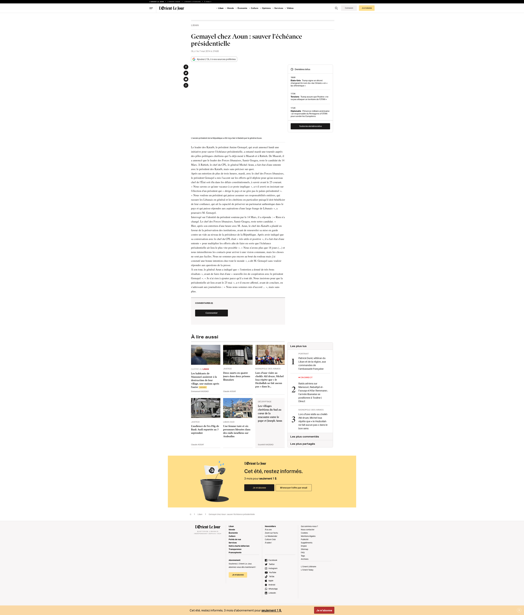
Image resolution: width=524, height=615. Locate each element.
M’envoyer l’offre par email (293, 487)
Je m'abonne (324, 610)
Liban (195, 25)
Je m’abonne (259, 487)
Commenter (212, 313)
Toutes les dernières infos (310, 126)
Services (233, 542)
